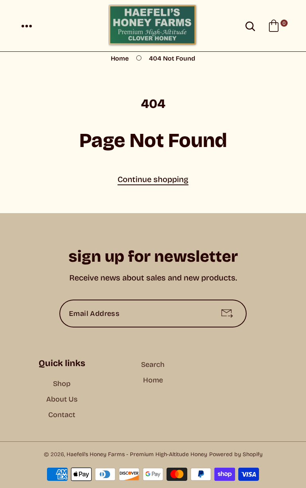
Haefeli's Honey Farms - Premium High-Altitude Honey (137, 454)
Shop (62, 383)
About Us (62, 399)
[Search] (250, 26)
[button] (26, 26)
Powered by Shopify (236, 454)
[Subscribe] (227, 313)
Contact (61, 414)
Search (153, 364)
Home (120, 58)
